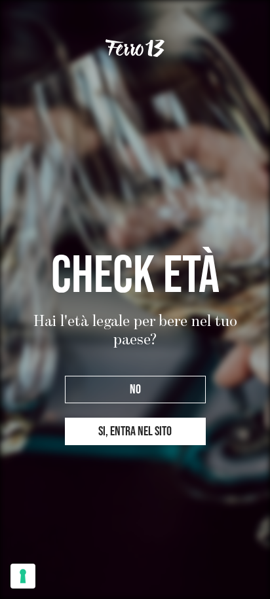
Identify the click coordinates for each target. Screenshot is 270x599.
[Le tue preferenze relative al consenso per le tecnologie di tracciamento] (22, 576)
